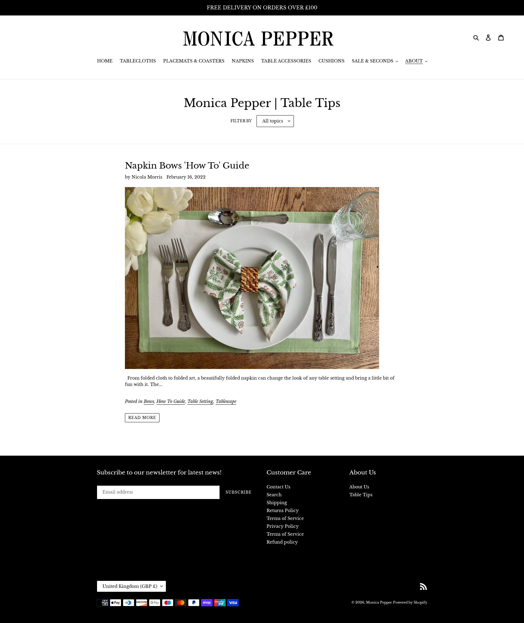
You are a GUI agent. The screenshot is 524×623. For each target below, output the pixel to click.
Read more (142, 417)
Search (274, 494)
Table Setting (200, 401)
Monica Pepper (379, 602)
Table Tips (360, 494)
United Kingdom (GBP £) (129, 586)
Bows (149, 401)
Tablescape (226, 401)
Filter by (241, 121)
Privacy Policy (283, 526)
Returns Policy (283, 510)
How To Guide (170, 401)
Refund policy (282, 542)
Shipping (277, 502)
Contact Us (278, 487)
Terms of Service (285, 518)
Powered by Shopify (410, 602)
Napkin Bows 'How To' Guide (187, 165)
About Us (359, 487)
